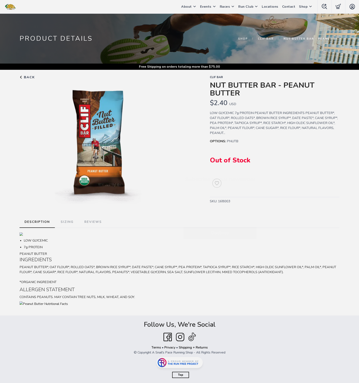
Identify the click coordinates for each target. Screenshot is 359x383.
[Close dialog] (256, 141)
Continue (220, 222)
